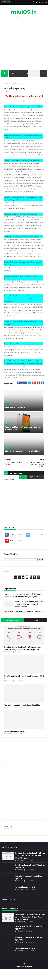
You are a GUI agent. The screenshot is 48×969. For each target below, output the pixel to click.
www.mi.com (27, 203)
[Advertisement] (24, 43)
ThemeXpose (27, 966)
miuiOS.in (24, 11)
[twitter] (36, 2)
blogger (23, 477)
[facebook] (33, 2)
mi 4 (10, 84)
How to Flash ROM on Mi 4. (15, 407)
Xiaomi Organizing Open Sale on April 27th (22, 705)
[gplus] (46, 2)
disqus (31, 477)
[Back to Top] (24, 963)
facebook (39, 477)
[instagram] (42, 2)
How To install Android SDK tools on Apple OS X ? (24, 612)
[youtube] (39, 2)
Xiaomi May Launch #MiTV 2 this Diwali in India (23, 451)
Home (6, 84)
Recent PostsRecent (12, 620)
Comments (35, 620)
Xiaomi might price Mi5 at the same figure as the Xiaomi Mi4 (23, 428)
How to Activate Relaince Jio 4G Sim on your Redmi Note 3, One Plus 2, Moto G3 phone (28, 604)
